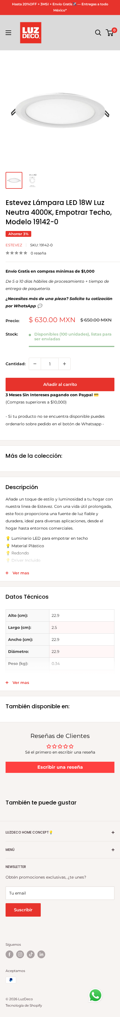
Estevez (14, 245)
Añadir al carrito (60, 384)
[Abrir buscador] (98, 33)
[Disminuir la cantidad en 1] (35, 364)
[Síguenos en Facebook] (9, 954)
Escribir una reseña (60, 767)
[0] (109, 32)
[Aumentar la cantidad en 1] (64, 364)
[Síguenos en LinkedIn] (41, 954)
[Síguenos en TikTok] (31, 954)
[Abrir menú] (8, 32)
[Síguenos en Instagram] (20, 954)
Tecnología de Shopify (24, 1005)
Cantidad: (15, 363)
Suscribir (23, 909)
